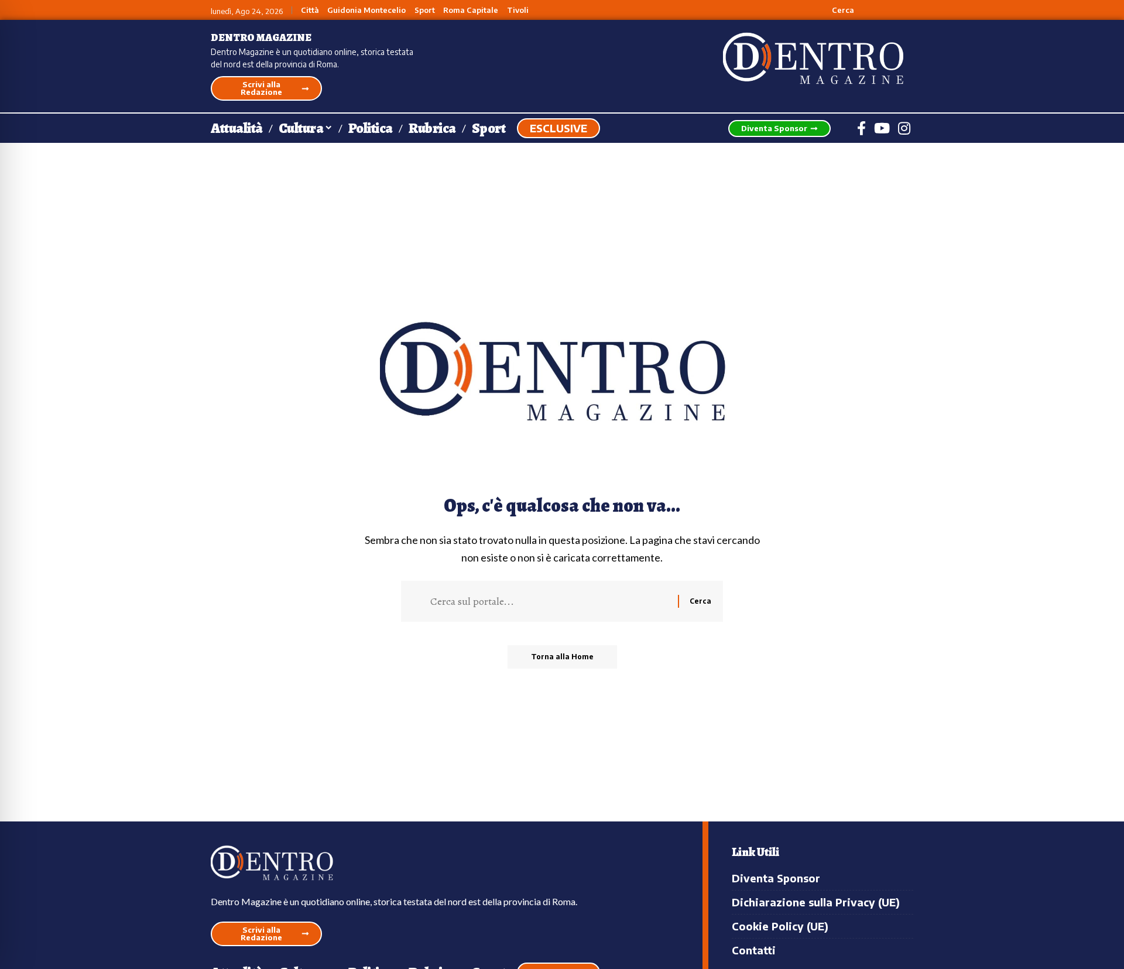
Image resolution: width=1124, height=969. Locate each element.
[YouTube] (882, 128)
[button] (836, 10)
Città (310, 10)
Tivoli (518, 10)
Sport (424, 10)
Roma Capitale (470, 10)
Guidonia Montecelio (366, 10)
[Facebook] (861, 128)
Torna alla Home (562, 656)
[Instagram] (904, 128)
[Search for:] (550, 601)
